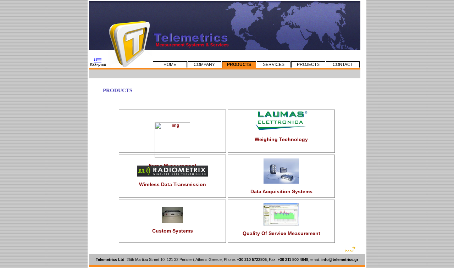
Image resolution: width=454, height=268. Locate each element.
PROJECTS (308, 64)
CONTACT (343, 64)
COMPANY (204, 64)
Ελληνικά (98, 65)
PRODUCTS (239, 64)
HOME (170, 64)
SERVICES (273, 64)
